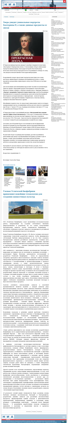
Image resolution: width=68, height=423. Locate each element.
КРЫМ (36, 3)
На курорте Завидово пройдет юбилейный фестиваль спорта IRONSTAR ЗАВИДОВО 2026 (58, 119)
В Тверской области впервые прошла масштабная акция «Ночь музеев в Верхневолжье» (58, 44)
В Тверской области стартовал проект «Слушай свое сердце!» (57, 77)
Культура (31, 14)
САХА (36, 5)
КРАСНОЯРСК (18, 4)
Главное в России (27, 12)
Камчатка (45, 4)
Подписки (39, 411)
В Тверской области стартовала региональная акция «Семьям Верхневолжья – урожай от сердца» (57, 89)
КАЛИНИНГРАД (19, 3)
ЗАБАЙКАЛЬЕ (31, 5)
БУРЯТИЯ (27, 5)
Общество (19, 12)
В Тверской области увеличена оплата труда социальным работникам (57, 83)
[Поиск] (55, 10)
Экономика (8, 12)
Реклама (34, 411)
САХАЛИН (45, 5)
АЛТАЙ (32, 3)
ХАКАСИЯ (40, 4)
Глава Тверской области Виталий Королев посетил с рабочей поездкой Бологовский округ (58, 64)
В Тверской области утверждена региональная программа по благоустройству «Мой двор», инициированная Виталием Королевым (58, 97)
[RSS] (57, 10)
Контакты (28, 411)
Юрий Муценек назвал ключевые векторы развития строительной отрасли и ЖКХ (58, 113)
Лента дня (36, 14)
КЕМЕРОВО (45, 3)
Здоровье (60, 12)
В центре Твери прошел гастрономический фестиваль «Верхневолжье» (57, 50)
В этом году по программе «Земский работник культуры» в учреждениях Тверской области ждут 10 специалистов (57, 57)
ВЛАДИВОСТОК (27, 4)
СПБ (23, 4)
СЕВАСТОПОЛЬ (40, 5)
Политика (14, 12)
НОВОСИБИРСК (26, 3)
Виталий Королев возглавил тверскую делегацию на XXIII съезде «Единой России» (58, 38)
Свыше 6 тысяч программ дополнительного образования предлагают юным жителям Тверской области (57, 71)
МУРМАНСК (19, 5)
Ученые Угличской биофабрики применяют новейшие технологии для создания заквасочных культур (57, 23)
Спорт (55, 12)
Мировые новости (36, 12)
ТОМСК (39, 3)
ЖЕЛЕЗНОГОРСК (34, 4)
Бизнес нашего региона (47, 12)
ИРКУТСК (23, 5)
